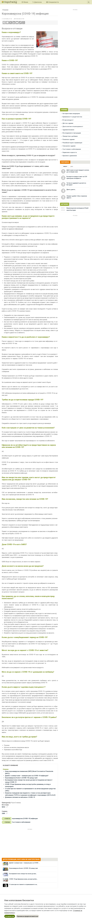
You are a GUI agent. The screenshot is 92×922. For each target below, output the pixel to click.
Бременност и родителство (72, 116)
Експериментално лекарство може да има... (23, 873)
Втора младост (68, 120)
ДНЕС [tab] (71, 166)
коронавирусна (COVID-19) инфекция (25, 818)
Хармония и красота (70, 152)
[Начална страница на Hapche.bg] (9, 3)
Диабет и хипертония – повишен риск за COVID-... (24, 863)
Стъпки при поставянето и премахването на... (23, 884)
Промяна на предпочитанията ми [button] (27, 916)
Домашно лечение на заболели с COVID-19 (20, 797)
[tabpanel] (75, 184)
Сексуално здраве (69, 146)
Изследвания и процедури (72, 133)
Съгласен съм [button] (9, 916)
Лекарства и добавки (70, 136)
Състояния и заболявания (21, 822)
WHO (3, 807)
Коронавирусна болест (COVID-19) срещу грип (21, 778)
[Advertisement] (30, 843)
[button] (24, 2)
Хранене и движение (70, 155)
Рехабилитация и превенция (72, 142)
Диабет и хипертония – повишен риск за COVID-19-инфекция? (26, 776)
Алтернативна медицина (71, 113)
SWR (3, 813)
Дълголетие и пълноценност (73, 126)
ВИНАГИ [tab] (65, 166)
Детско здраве (68, 123)
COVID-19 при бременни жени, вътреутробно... (23, 879)
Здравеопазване (68, 129)
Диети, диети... (71, 189)
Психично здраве (69, 139)
